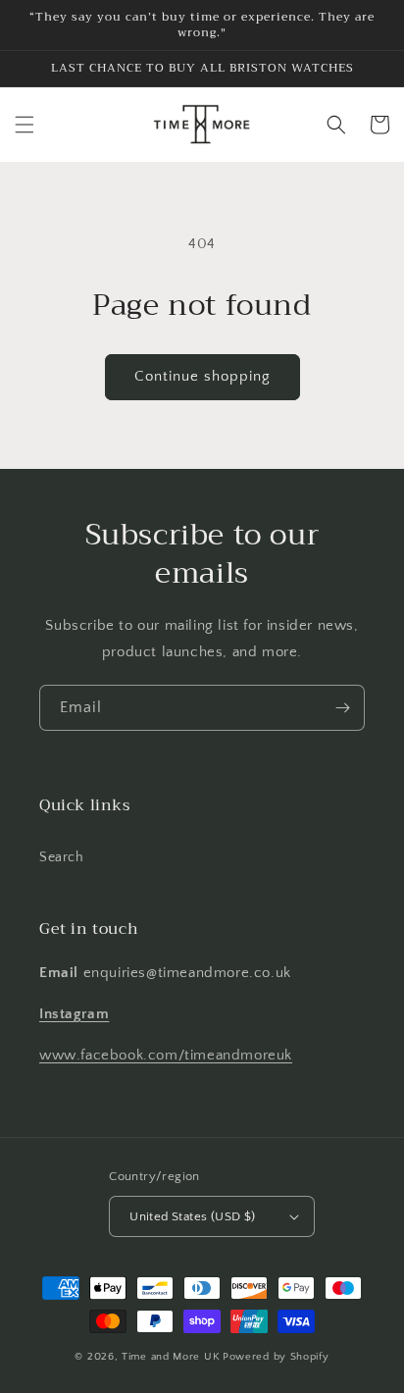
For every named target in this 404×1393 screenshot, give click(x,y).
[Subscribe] (342, 708)
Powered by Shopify (276, 1357)
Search (61, 857)
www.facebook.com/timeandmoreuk (165, 1055)
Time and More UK (171, 1357)
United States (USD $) (192, 1216)
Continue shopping (202, 376)
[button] (24, 124)
